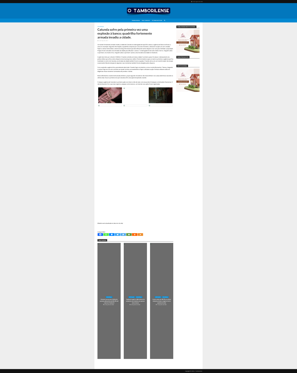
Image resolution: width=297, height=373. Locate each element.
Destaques (131, 297)
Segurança (100, 26)
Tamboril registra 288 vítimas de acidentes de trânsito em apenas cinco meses (135, 301)
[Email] (129, 234)
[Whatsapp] (106, 234)
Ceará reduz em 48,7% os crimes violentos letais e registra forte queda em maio (161, 301)
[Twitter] (123, 234)
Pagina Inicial (136, 20)
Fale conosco (146, 20)
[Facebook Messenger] (111, 234)
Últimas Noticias (157, 20)
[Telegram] (117, 234)
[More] (140, 234)
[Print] (134, 234)
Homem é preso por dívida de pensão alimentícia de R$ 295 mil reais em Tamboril (109, 301)
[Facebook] (100, 234)
